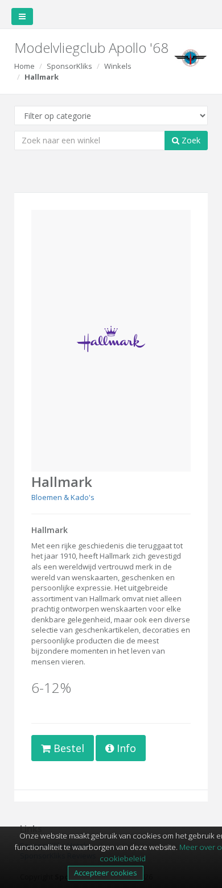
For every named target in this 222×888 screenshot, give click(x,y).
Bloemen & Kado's (62, 497)
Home (24, 66)
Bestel (67, 748)
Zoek (189, 140)
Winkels (117, 66)
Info (125, 748)
